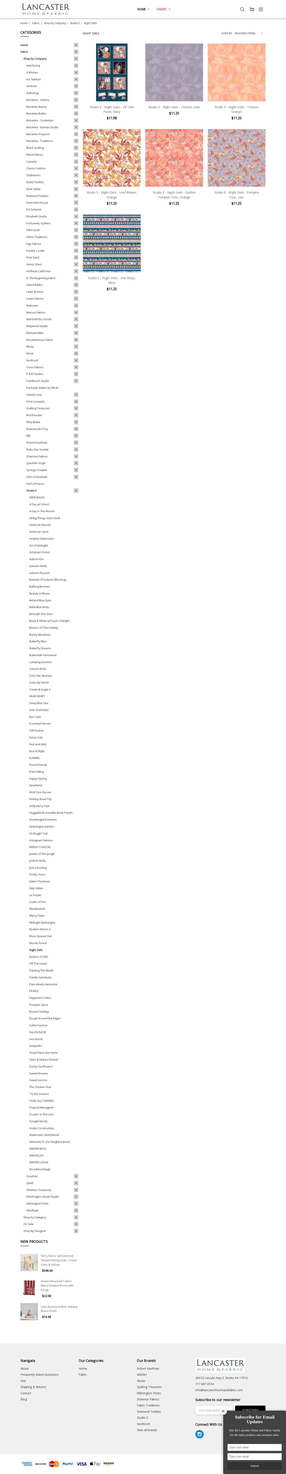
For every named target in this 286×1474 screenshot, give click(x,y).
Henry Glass (34, 264)
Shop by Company (35, 58)
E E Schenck (33, 209)
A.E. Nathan (33, 79)
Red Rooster (34, 415)
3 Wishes (32, 72)
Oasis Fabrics (34, 367)
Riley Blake (33, 422)
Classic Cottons (36, 168)
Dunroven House (37, 202)
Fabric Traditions (36, 237)
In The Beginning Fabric (40, 278)
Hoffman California (38, 271)
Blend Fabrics (34, 155)
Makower (32, 305)
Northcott (32, 360)
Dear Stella (33, 189)
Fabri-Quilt (32, 230)
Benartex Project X (38, 134)
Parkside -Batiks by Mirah (42, 388)
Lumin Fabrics (35, 298)
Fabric (162, 9)
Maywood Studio (37, 326)
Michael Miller (35, 333)
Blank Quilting (35, 148)
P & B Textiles (34, 374)
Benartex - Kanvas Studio (42, 127)
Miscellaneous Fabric (39, 340)
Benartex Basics (36, 107)
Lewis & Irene (34, 292)
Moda (30, 346)
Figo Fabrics (33, 244)
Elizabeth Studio (36, 216)
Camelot (31, 161)
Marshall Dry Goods (39, 319)
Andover (31, 86)
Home (142, 9)
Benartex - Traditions (39, 141)
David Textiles (35, 182)
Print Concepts (35, 401)
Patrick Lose (34, 394)
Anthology (32, 93)
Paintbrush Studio (37, 381)
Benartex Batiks (36, 113)
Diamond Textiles (37, 196)
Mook (29, 353)
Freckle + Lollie (35, 251)
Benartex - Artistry (37, 100)
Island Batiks (34, 285)
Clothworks (33, 175)
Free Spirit (32, 257)
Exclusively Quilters (38, 223)
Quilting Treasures (38, 408)
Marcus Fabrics (35, 312)
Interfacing (33, 65)
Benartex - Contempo (39, 120)
